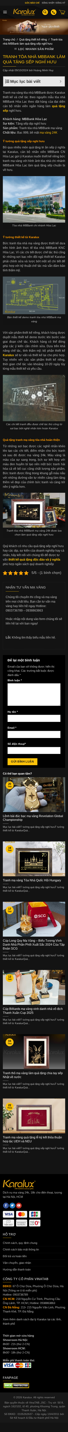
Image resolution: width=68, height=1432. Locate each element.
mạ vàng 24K (48, 132)
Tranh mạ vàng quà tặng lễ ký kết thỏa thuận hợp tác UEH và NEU (32, 1139)
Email (12, 727)
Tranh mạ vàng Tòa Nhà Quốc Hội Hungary (32, 880)
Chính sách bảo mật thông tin (21, 1249)
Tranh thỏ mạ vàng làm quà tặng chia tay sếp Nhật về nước (33, 1075)
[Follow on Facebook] (6, 1206)
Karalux (8, 355)
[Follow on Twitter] (12, 1206)
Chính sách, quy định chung (20, 1242)
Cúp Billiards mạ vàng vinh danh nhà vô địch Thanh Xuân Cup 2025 (33, 1010)
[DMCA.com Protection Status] (16, 1385)
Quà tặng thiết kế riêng (33, 39)
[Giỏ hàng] (62, 12)
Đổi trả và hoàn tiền (15, 1256)
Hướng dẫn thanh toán (17, 1269)
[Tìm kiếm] (45, 12)
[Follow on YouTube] (19, 1206)
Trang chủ (9, 39)
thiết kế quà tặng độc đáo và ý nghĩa (34, 559)
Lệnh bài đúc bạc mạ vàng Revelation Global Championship (33, 818)
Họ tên (13, 711)
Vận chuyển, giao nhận (17, 1262)
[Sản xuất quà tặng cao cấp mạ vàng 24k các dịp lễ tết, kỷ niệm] (24, 12)
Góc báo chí (32, 3)
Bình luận (15, 680)
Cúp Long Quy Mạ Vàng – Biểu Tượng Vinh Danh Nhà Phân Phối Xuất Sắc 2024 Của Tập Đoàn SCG (34, 944)
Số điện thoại (17, 744)
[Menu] (5, 12)
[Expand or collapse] (60, 81)
